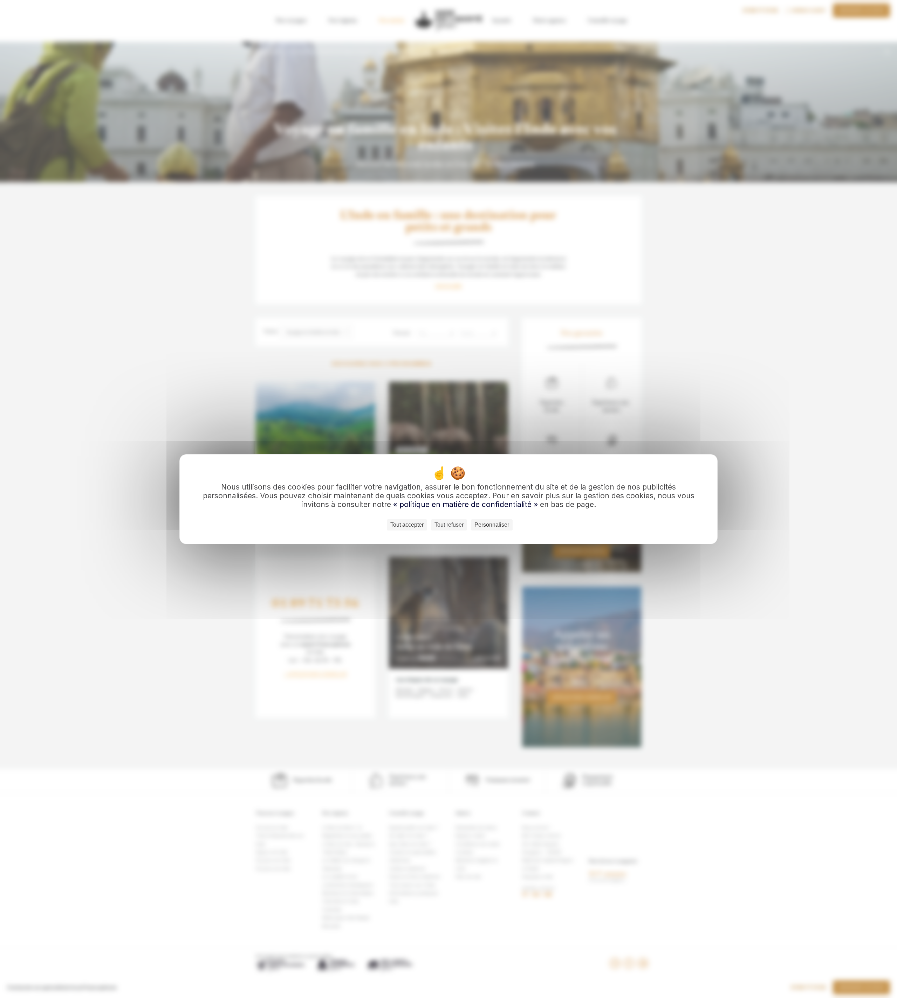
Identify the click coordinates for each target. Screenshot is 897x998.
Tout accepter (407, 525)
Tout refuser (449, 525)
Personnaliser (491, 525)
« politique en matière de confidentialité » (466, 504)
